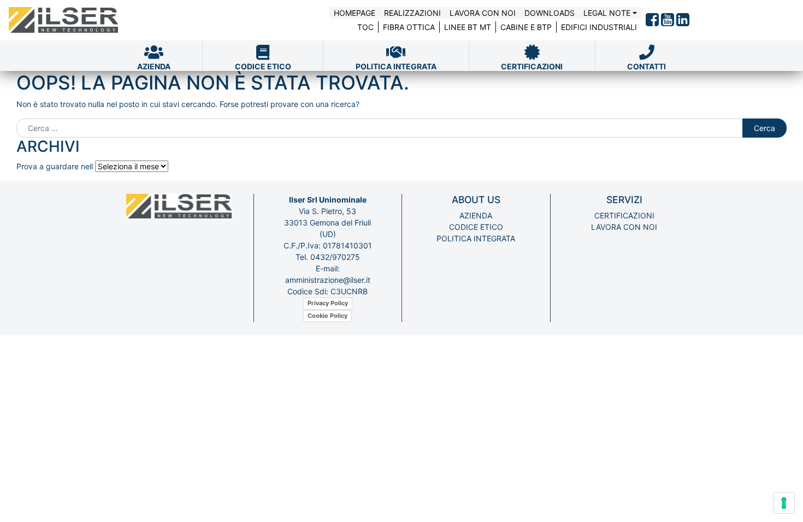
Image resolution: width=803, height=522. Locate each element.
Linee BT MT (467, 27)
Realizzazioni (412, 12)
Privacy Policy (328, 303)
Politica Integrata (475, 238)
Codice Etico (476, 227)
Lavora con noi (483, 12)
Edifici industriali (599, 27)
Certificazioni (624, 215)
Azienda (475, 215)
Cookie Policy (327, 315)
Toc (365, 27)
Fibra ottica (409, 27)
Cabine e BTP (526, 27)
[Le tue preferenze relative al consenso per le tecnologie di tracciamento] (784, 503)
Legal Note (606, 12)
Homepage (354, 12)
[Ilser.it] (63, 20)
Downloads (549, 12)
